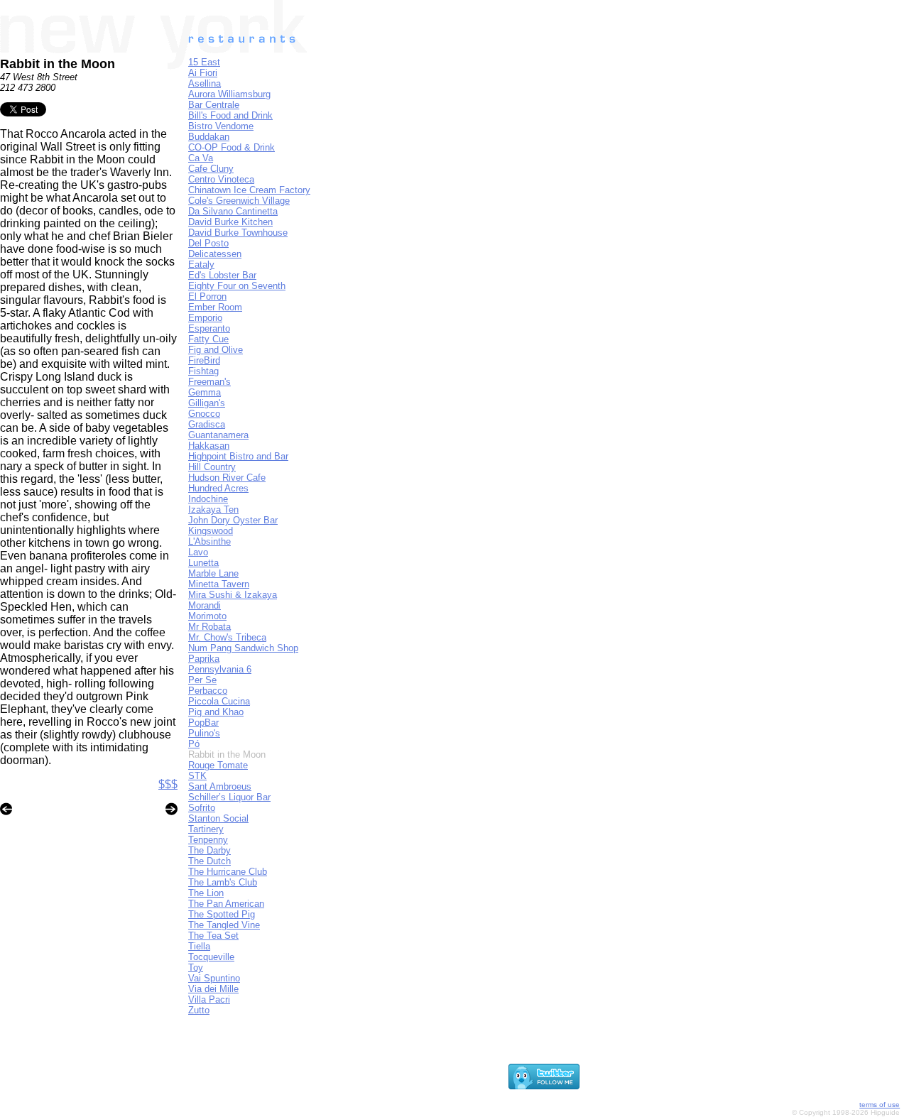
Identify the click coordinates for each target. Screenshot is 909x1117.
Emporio (205, 317)
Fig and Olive (215, 349)
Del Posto (208, 243)
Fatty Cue (208, 339)
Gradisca (206, 424)
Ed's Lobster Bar (222, 275)
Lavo (198, 552)
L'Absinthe (209, 541)
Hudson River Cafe (227, 477)
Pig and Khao (216, 712)
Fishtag (203, 371)
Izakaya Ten (213, 509)
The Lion (206, 893)
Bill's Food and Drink (230, 115)
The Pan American (226, 903)
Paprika (203, 658)
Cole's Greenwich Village (239, 200)
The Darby (209, 850)
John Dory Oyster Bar (233, 520)
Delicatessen (214, 254)
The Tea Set (213, 935)
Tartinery (206, 829)
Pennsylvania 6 (219, 669)
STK (197, 775)
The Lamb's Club (222, 882)
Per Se (202, 680)
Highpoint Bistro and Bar (238, 456)
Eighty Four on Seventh (236, 285)
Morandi (204, 605)
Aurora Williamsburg (229, 94)
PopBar (203, 722)
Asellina (204, 83)
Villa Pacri (209, 999)
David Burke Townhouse (238, 232)
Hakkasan (208, 445)
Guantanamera (218, 435)
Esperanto (209, 328)
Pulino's (204, 733)
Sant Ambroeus (219, 786)
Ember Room (215, 307)
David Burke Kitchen (230, 222)
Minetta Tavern (218, 584)
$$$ (168, 784)
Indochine (208, 499)
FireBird (204, 360)
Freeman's (209, 381)
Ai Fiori (202, 72)
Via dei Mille (213, 988)
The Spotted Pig (221, 914)
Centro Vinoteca (221, 179)
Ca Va (200, 158)
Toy (195, 967)
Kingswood (210, 530)
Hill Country (212, 467)
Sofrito (201, 807)
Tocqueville (211, 957)
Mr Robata (209, 626)
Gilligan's (206, 403)
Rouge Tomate (218, 765)
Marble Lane (213, 573)
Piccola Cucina (219, 701)
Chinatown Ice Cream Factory (249, 190)
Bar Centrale (213, 104)
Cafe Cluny (211, 168)
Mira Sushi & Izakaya (232, 594)
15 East (204, 62)
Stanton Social (218, 818)
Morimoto (207, 616)
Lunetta (203, 562)
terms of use (879, 1104)
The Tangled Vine (224, 925)
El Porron (207, 296)
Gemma (204, 392)
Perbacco (207, 690)
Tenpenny (208, 839)
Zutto (198, 1010)
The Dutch (209, 861)
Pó (194, 744)
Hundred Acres (218, 488)
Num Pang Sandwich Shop (243, 648)
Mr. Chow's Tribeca (227, 637)
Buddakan (208, 136)
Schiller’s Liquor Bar (229, 797)
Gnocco (204, 413)
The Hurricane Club (227, 871)
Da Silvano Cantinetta (233, 211)
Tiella (199, 946)
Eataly (201, 264)
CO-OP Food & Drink (231, 147)
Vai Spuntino (214, 978)
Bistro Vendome (221, 126)
